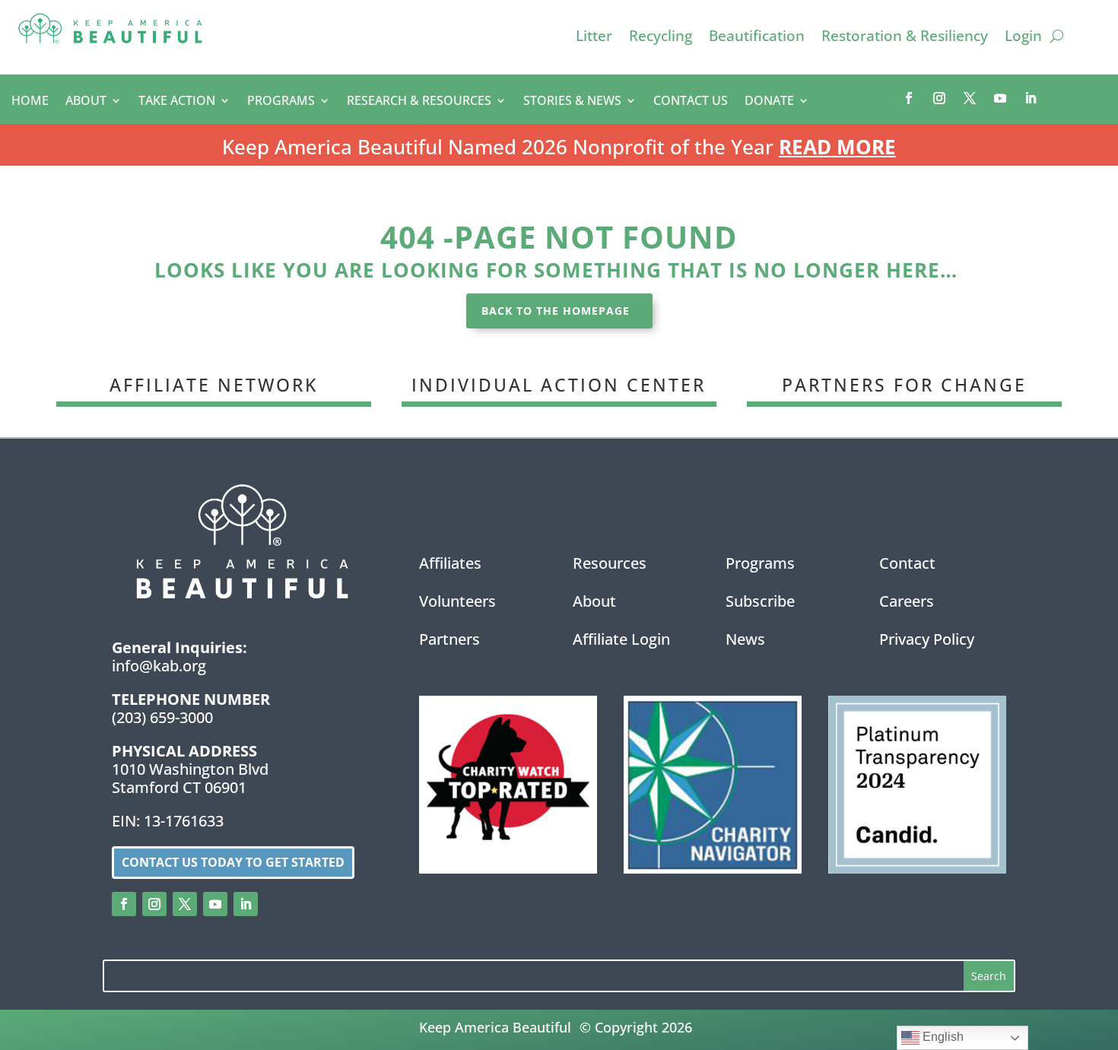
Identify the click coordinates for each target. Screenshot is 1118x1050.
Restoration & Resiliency (904, 38)
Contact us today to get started (233, 862)
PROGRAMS (281, 102)
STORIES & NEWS (572, 102)
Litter (594, 38)
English (941, 1036)
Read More (837, 146)
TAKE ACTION (176, 102)
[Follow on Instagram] (939, 98)
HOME (30, 102)
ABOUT (85, 102)
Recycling (660, 38)
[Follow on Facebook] (909, 98)
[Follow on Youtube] (1000, 98)
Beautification (757, 38)
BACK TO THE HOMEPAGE (555, 310)
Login (1023, 38)
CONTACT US (690, 102)
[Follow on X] (970, 98)
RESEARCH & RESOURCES (419, 102)
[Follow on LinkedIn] (1030, 98)
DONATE (769, 102)
